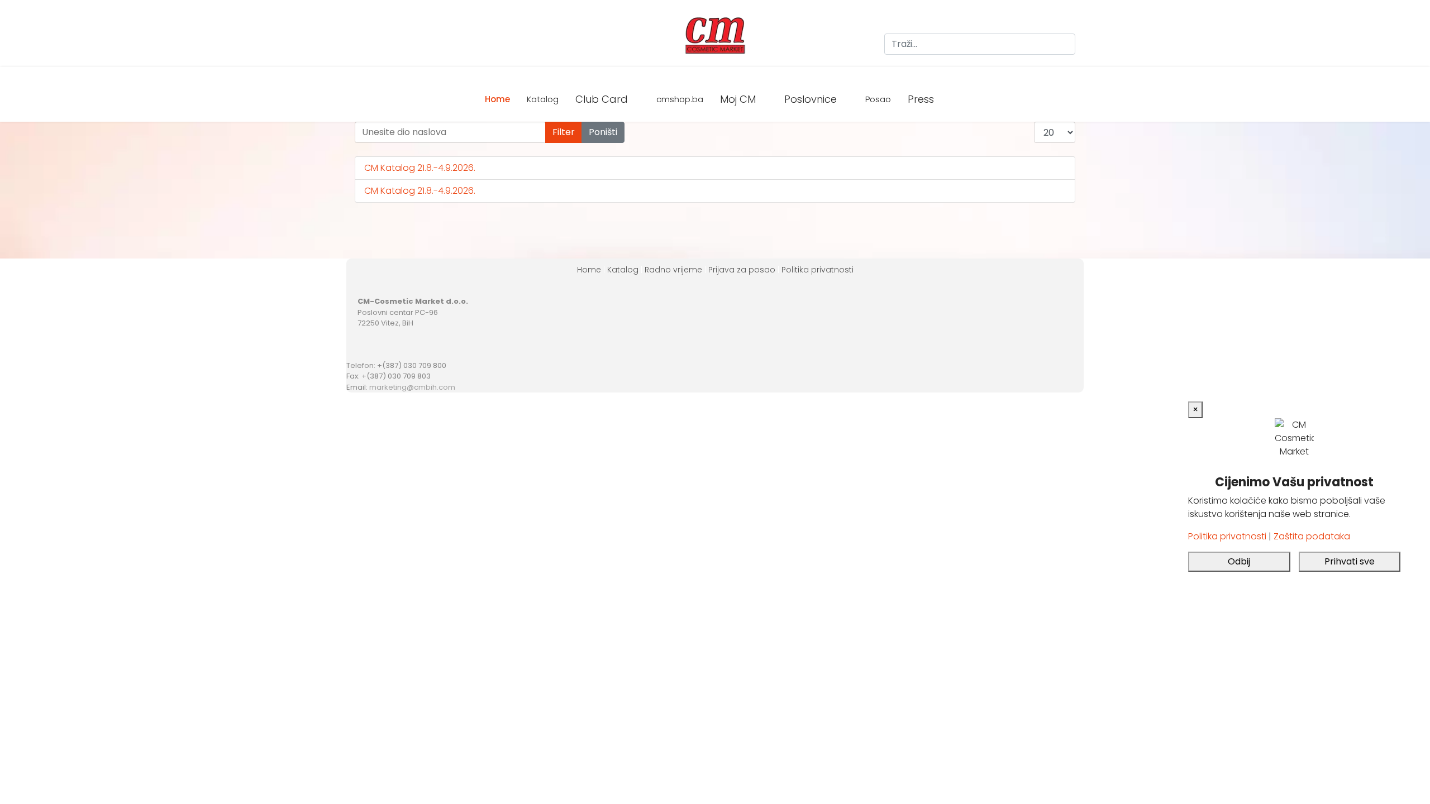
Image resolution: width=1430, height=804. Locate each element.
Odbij (1239, 561)
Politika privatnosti (817, 269)
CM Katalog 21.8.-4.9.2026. (419, 167)
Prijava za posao (741, 269)
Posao (878, 99)
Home (497, 99)
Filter (563, 132)
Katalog (543, 99)
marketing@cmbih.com (412, 387)
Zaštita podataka (1312, 536)
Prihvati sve (1349, 561)
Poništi (603, 132)
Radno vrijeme (673, 269)
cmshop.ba (679, 99)
